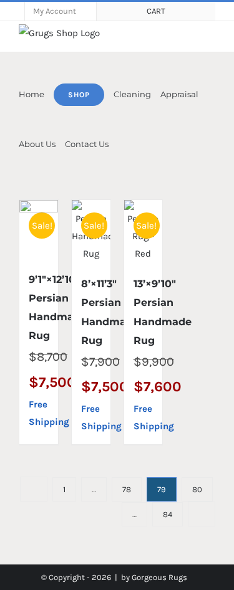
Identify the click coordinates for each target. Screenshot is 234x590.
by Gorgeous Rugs (154, 577)
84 (167, 514)
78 (126, 489)
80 (197, 489)
